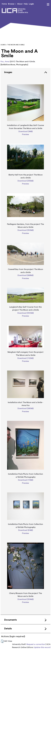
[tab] (25, 341)
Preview (25, 134)
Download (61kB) (25, 530)
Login (31, 4)
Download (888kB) (25, 275)
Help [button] (26, 4)
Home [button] (4, 4)
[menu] (48, 4)
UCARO (3, 44)
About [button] (20, 4)
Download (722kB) (25, 358)
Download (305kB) (26, 230)
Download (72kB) (25, 480)
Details (8, 628)
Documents (10, 620)
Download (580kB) (26, 408)
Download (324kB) (26, 599)
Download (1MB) (26, 131)
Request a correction (36, 644)
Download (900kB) (25, 313)
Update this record (42, 647)
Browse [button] (11, 4)
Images (8, 72)
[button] (2, 641)
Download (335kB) (25, 181)
